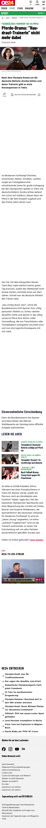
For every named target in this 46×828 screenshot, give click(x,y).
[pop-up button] (37, 580)
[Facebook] (4, 749)
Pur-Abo (5, 784)
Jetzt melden (36, 540)
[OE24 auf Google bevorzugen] (39, 94)
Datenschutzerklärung (11, 770)
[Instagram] (10, 749)
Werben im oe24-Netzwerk (13, 778)
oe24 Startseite (8, 764)
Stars (20, 8)
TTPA (4, 819)
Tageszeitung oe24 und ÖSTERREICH (17, 796)
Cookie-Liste (7, 772)
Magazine (29, 8)
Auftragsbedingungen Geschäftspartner (18, 804)
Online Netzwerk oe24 (11, 756)
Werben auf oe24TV (10, 781)
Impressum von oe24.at (11, 787)
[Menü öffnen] (43, 8)
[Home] (3, 18)
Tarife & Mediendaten (10, 807)
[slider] (14, 580)
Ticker (4, 8)
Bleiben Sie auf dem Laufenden (15, 740)
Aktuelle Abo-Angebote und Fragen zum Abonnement (18, 812)
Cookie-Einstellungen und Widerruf (16, 775)
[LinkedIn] (23, 749)
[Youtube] (17, 749)
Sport (12, 8)
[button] (23, 571)
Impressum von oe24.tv (11, 790)
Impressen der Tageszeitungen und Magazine (20, 816)
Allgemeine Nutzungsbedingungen (16, 767)
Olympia (14, 18)
